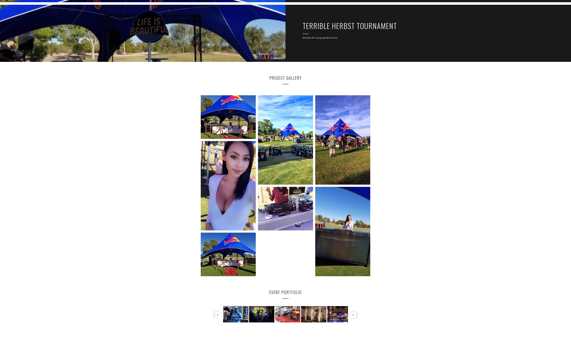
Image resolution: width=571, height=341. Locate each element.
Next (353, 315)
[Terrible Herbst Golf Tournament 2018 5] (342, 140)
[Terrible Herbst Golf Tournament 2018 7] (228, 117)
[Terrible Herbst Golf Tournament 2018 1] (228, 254)
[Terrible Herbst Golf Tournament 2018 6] (285, 140)
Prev (218, 315)
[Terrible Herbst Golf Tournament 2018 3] (285, 208)
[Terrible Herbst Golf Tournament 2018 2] (342, 231)
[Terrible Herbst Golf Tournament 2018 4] (228, 185)
